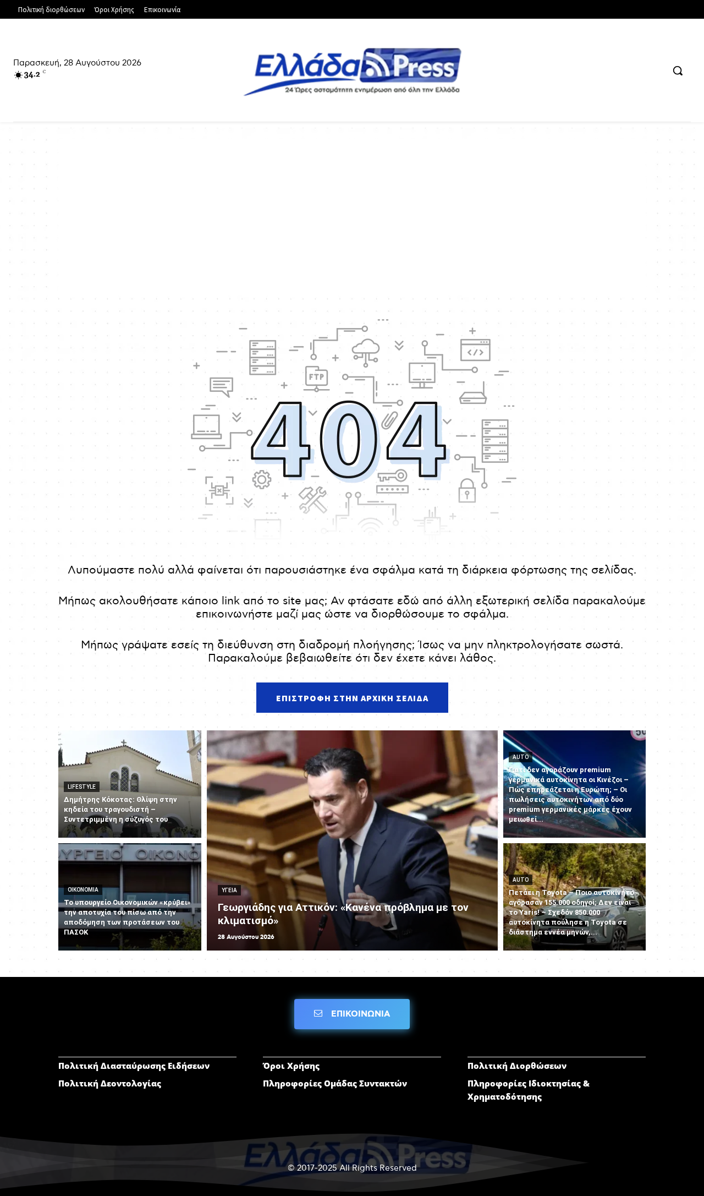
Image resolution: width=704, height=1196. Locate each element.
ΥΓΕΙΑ (229, 890)
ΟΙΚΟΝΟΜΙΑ (83, 890)
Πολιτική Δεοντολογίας (109, 1083)
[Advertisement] (352, 216)
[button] (677, 70)
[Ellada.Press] (352, 71)
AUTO (521, 757)
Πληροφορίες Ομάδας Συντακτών (335, 1083)
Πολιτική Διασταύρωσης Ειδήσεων (134, 1065)
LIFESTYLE (82, 787)
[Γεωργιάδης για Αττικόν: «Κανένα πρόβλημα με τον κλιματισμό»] (352, 840)
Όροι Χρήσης (291, 1065)
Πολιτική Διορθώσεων (517, 1065)
